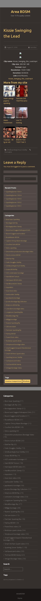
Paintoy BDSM (10, 334)
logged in (16, 166)
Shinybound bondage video (15, 344)
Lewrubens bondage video (15, 309)
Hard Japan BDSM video (14, 280)
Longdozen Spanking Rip (14, 312)
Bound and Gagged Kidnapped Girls (18, 230)
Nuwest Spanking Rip (13, 323)
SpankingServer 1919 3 (13, 199)
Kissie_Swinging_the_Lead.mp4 (20, 78)
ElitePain (26, 381)
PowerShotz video (12, 337)
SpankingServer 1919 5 (13, 192)
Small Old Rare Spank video (15, 354)
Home (20, 598)
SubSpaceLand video (13, 361)
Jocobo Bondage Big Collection (16, 301)
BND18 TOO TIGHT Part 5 (21, 141)
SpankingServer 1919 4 (13, 195)
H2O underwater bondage (15, 273)
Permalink (8, 152)
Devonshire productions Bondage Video (19, 251)
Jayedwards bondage (13, 298)
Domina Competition (13, 381)
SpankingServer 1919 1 (13, 206)
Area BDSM (20, 12)
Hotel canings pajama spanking (9, 100)
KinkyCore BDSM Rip (13, 305)
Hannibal (33, 47)
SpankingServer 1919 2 (13, 202)
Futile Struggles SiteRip (13, 262)
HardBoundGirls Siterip (14, 284)
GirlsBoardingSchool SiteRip (17, 150)
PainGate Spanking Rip (13, 330)
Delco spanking (11, 248)
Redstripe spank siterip (14, 341)
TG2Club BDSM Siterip (13, 364)
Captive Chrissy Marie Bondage (16, 241)
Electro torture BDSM (13, 255)
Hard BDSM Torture (12, 276)
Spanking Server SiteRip (14, 357)
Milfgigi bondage (11, 319)
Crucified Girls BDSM (13, 244)
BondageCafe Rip (12, 223)
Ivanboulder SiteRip (12, 294)
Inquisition (9, 287)
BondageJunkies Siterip (14, 226)
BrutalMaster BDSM (12, 237)
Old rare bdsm (11, 327)
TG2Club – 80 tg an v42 (8, 141)
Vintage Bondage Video (14, 368)
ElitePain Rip (10, 259)
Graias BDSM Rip (11, 269)
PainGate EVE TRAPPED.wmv (21, 99)
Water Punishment (8, 121)
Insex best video (11, 291)
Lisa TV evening (19, 121)
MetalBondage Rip (12, 316)
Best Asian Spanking (12, 219)
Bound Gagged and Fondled (15, 234)
